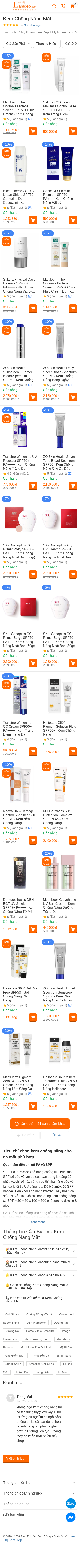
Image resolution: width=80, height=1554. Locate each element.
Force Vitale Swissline (40, 1331)
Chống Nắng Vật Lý (39, 1314)
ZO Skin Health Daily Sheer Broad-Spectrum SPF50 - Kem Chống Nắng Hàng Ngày (60, 374)
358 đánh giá (32, 25)
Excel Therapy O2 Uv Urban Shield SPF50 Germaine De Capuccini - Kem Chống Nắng (18, 197)
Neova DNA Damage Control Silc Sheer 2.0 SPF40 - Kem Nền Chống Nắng (19, 817)
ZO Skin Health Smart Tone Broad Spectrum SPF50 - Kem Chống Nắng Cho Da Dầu (59, 462)
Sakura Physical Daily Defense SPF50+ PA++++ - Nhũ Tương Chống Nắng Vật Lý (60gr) (19, 285)
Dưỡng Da (12, 1331)
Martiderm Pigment (36, 1339)
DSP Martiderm (36, 1322)
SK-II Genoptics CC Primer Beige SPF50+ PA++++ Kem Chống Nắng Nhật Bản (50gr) (19, 640)
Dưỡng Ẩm (61, 1322)
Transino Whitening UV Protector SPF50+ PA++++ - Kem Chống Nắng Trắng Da (20, 462)
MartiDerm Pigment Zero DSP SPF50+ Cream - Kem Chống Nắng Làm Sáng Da (18, 1083)
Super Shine (13, 1364)
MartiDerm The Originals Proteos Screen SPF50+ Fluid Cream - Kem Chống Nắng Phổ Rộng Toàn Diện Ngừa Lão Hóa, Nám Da (19, 108)
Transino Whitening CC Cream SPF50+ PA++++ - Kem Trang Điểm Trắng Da (18, 728)
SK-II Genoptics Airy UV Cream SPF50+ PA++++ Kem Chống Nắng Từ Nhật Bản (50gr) (58, 551)
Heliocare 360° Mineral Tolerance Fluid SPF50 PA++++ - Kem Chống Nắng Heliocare (60, 1083)
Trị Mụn (63, 1372)
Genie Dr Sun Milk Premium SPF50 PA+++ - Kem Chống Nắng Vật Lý (58, 197)
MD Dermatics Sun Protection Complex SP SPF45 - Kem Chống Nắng (57, 817)
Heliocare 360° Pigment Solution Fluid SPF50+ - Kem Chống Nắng (59, 728)
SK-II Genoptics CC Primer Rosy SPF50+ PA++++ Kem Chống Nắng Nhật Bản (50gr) (19, 551)
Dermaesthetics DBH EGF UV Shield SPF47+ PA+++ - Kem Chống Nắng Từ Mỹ (19, 905)
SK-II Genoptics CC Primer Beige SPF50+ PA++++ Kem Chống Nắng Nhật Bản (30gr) (59, 640)
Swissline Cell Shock (42, 1364)
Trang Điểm (42, 1372)
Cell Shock (12, 1314)
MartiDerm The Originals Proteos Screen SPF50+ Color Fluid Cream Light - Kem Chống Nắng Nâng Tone (59, 285)
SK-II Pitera (63, 1355)
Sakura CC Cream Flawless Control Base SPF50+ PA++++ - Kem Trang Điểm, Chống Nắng (59, 108)
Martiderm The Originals (37, 1347)
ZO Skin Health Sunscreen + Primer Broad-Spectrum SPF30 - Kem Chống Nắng (18, 374)
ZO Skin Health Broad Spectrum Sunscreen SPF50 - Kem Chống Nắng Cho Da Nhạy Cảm (59, 994)
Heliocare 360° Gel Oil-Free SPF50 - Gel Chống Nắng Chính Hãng (20, 994)
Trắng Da (22, 1372)
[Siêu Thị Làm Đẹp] (25, 5)
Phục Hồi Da (41, 1355)
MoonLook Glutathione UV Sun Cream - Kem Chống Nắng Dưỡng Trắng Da (59, 905)
